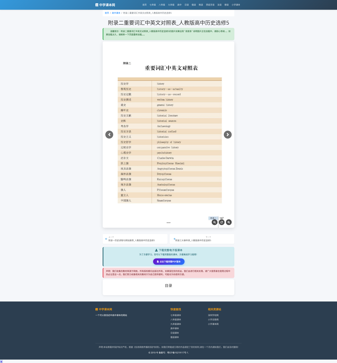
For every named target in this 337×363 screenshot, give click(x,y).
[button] (109, 135)
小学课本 (236, 4)
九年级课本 (175, 324)
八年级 (162, 4)
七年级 (153, 4)
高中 (179, 4)
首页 (144, 4)
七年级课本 (175, 315)
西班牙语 (210, 4)
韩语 (201, 4)
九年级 (171, 4)
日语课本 (174, 332)
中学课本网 (107, 5)
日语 (187, 4)
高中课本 (116, 12)
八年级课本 (175, 319)
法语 (219, 4)
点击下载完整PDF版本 (170, 261)
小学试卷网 (213, 319)
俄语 (194, 4)
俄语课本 (174, 337)
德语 (226, 4)
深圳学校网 (213, 315)
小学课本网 (213, 324)
